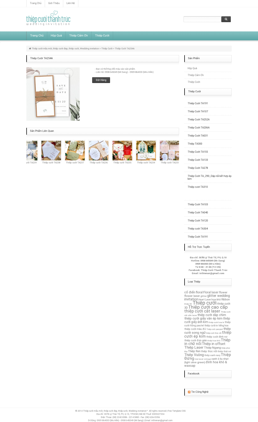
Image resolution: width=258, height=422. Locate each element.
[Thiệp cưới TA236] (95, 150)
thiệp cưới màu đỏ (195, 329)
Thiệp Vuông (194, 355)
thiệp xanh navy (212, 355)
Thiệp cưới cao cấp (208, 307)
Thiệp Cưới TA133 (198, 156)
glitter (203, 296)
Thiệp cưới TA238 (48, 162)
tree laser (199, 359)
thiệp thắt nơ (224, 351)
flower (223, 292)
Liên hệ (71, 3)
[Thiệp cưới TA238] (48, 150)
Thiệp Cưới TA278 (198, 164)
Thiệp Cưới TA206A (199, 124)
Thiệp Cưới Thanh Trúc (214, 270)
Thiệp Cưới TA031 (198, 132)
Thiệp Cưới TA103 (198, 201)
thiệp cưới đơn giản (195, 340)
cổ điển (189, 292)
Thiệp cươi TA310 (198, 183)
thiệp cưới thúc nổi (213, 333)
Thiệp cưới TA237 (72, 162)
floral (199, 292)
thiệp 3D (188, 304)
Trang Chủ (35, 3)
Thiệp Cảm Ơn (78, 35)
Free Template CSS (177, 411)
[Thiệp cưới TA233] (166, 150)
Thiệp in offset (213, 344)
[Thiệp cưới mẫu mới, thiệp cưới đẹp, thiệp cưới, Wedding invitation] (48, 18)
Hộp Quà (56, 35)
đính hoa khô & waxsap (205, 363)
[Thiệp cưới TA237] (71, 150)
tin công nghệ (200, 391)
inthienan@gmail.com (211, 273)
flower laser (192, 296)
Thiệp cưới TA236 (95, 162)
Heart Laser (205, 299)
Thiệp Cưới (102, 35)
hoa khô (216, 299)
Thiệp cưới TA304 (198, 225)
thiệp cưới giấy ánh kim (207, 320)
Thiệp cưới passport (214, 329)
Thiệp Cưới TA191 (198, 233)
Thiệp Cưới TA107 (198, 108)
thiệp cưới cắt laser (202, 311)
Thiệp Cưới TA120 (198, 217)
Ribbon (225, 299)
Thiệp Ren (194, 351)
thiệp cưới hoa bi (216, 322)
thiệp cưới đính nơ (216, 336)
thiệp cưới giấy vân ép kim (203, 318)
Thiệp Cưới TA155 (198, 148)
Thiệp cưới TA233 (166, 162)
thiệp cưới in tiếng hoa (216, 325)
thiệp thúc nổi (209, 351)
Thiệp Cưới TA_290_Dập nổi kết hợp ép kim (209, 174)
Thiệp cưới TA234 (143, 162)
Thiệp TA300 (195, 140)
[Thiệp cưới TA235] (119, 150)
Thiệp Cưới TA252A (199, 116)
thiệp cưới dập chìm (211, 315)
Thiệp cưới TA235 (119, 162)
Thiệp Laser (193, 347)
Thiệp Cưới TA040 (198, 209)
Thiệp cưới (205, 303)
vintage (207, 359)
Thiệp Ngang (212, 347)
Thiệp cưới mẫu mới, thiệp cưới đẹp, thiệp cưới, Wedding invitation (65, 48)
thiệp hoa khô (213, 340)
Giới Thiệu (54, 3)
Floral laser (211, 292)
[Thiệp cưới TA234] (142, 150)
